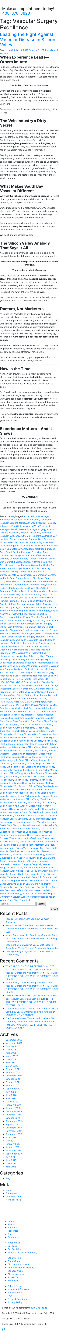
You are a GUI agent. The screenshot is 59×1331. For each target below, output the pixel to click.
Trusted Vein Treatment (31, 841)
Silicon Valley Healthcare (24, 753)
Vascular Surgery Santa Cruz (15, 874)
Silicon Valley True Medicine (43, 786)
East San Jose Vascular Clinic (26, 604)
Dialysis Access (16, 1274)
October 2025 (12, 1046)
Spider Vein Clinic (9, 825)
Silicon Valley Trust (10, 789)
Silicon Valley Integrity (32, 757)
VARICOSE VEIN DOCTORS (19, 1015)
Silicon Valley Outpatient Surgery (27, 773)
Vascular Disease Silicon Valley (28, 854)
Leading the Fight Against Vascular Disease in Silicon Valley (27, 39)
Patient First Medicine (27, 695)
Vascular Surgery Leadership (15, 870)
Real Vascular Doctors (29, 711)
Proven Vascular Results (43, 705)
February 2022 (13, 1069)
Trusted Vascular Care (20, 835)
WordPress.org (13, 1199)
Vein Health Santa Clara (25, 883)
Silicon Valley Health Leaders (43, 747)
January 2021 (12, 1085)
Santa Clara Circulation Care (21, 721)
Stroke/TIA (13, 1277)
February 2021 (12, 1082)
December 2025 (13, 1039)
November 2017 (13, 1131)
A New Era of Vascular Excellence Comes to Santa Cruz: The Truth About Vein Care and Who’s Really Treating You (31, 938)
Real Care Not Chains (11, 708)
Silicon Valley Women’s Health (24, 809)
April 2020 (10, 1098)
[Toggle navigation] (6, 4)
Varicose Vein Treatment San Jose (36, 844)
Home (11, 1221)
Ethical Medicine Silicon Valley (15, 620)
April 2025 (10, 1052)
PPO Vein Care (22, 705)
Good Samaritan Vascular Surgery (17, 636)
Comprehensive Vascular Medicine (18, 581)
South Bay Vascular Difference (33, 818)
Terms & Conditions (18, 1299)
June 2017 (10, 1137)
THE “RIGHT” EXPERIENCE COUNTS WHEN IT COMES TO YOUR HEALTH (31, 976)
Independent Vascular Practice (22, 646)
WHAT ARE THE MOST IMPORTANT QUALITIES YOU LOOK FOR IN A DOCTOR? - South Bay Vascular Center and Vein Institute (29, 969)
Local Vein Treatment (36, 662)
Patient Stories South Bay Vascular (28, 698)
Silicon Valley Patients (25, 779)
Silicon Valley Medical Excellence (17, 770)
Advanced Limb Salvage (36, 516)
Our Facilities (14, 1249)
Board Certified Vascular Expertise (24, 552)
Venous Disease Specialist (37, 890)
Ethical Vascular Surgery (39, 623)
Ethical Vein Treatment (11, 627)
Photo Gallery (15, 1292)
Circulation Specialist (17, 568)
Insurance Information (19, 1289)
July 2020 (10, 1092)
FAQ (10, 1295)
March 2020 (11, 1101)
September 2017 (14, 1134)
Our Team (13, 1246)
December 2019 (13, 1111)
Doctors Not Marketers (46, 591)
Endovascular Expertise (34, 614)
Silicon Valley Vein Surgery (13, 805)
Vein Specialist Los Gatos (45, 887)
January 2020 (12, 1108)
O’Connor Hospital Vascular (35, 682)
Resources (13, 1230)
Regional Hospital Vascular (39, 714)
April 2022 (10, 1062)
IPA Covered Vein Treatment (26, 653)
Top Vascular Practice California (22, 828)
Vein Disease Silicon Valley (29, 880)
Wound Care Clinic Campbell (15, 900)
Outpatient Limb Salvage (45, 685)
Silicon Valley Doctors (11, 734)
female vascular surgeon (35, 630)
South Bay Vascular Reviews (40, 822)
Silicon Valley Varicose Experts (37, 789)
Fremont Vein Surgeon (23, 633)
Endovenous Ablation (11, 617)
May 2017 (10, 1140)
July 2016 (10, 1157)
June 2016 (10, 1160)
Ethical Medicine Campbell (37, 617)
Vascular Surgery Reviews (44, 870)
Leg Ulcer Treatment (46, 656)
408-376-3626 (16, 13)
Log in (8, 1190)
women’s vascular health (42, 896)
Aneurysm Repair (8, 529)
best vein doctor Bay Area (13, 548)
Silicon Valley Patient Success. (21, 776)
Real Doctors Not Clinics (36, 708)
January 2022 (12, 1072)
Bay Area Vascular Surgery (23, 539)
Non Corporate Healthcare (29, 679)
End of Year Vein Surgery (37, 610)
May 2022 (10, 1059)
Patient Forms (15, 1286)
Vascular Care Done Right (44, 848)
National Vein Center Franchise (16, 675)
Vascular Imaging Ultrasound (23, 861)
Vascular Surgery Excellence (39, 867)
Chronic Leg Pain (43, 561)
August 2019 (12, 1124)
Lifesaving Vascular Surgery (14, 659)
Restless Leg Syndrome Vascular (17, 718)
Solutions (12, 1227)
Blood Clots (14, 1261)
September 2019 (14, 1121)
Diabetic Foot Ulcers (22, 591)
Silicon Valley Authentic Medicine (17, 727)
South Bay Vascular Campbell (29, 815)
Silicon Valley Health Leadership (16, 750)
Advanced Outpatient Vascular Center (19, 519)
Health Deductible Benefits (33, 640)
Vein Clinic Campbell (42, 877)
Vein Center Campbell (18, 877)
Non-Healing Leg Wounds (21, 1267)
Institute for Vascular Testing (22, 1252)
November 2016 (13, 1150)
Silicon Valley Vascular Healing (33, 796)
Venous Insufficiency (10, 893)
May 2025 (10, 1049)
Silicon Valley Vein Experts (39, 799)
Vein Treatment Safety (11, 890)
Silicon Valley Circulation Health (37, 731)
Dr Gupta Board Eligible (33, 594)
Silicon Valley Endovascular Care (41, 734)
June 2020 (11, 1095)
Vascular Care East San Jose (15, 851)
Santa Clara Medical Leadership (35, 724)
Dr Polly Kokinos (26, 601)
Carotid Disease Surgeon (20, 561)
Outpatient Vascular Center (14, 688)
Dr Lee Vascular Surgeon (33, 597)
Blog (12, 516)
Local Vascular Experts (12, 662)
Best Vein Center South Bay (43, 545)
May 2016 (10, 1163)
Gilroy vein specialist (47, 633)
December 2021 (13, 1075)
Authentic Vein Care (30, 535)
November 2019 (13, 1114)
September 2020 (14, 1088)
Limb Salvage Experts (41, 659)
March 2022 (11, 1066)
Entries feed (11, 1193)
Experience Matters (35, 627)
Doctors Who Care (9, 594)
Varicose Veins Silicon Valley (14, 848)
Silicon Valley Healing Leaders (26, 740)
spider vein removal (29, 825)
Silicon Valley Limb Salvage (40, 766)
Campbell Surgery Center (23, 558)
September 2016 (14, 1153)
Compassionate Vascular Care (15, 575)
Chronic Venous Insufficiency (15, 565)
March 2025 (11, 1056)
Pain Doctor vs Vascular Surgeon (29, 692)
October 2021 (12, 1079)
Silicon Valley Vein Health (13, 802)
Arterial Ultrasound (30, 532)
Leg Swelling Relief (24, 656)
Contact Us (13, 1237)
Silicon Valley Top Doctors (13, 786)
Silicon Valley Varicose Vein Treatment (20, 792)
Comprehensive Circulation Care (33, 578)
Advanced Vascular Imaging (40, 522)
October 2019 (12, 1118)
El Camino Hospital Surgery (33, 607)
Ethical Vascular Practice (13, 623)
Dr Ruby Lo (42, 601)
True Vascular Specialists (24, 831)
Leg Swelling (14, 1257)
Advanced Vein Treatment (36, 526)
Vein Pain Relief (23, 887)
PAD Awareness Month (41, 688)
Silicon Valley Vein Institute (41, 802)
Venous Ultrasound (32, 893)
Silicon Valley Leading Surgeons (29, 763)
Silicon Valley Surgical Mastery (37, 783)
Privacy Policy (15, 1302)
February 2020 (13, 1105)
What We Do (14, 1242)
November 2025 (14, 1043)
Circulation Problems (18, 1264)
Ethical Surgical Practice (45, 620)
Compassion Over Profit (31, 571)
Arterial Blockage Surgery (32, 529)
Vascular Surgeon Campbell (27, 864)
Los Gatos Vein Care (26, 666)
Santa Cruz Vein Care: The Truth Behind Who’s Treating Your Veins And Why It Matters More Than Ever (31, 928)
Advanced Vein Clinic (11, 526)
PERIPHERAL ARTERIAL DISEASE (17, 701)
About (11, 1224)
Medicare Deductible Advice (29, 669)
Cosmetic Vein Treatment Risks (29, 584)
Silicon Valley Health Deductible (32, 744)
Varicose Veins (15, 1270)
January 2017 (12, 1147)
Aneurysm (13, 1280)
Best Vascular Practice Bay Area (31, 542)
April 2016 (10, 1166)
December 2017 (13, 1127)
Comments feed (13, 1196)
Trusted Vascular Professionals (25, 838)
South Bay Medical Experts (36, 812)
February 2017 (12, 1144)
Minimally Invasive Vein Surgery (37, 672)
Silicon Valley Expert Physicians (16, 737)
